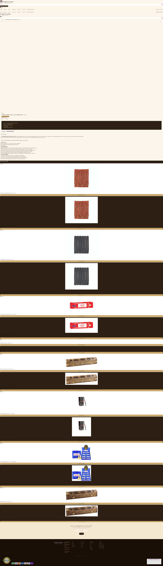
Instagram (154, 561)
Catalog (23, 9)
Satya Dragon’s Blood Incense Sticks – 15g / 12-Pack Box (8, 314)
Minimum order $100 (159, 9)
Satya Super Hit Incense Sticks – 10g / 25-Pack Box (7, 413)
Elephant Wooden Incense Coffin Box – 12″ (6, 501)
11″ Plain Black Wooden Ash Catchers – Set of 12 (7, 259)
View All (73, 543)
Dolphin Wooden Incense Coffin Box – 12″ (6, 343)
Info (9, 9)
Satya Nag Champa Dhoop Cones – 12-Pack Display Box (8, 461)
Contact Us (14, 9)
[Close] (160, 559)
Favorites (82, 546)
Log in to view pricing (5, 116)
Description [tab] (4, 131)
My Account (82, 543)
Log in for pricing (81, 228)
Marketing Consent (101, 546)
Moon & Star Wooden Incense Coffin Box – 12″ (7, 387)
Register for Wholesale (4, 6)
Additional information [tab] (10, 131)
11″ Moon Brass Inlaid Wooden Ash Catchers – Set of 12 (8, 193)
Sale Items (73, 546)
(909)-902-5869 (67, 549)
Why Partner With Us (30, 9)
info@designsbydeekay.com (67, 547)
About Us (19, 9)
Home (1, 9)
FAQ (90, 546)
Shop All (5, 9)
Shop (4, 19)
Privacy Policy (101, 543)
